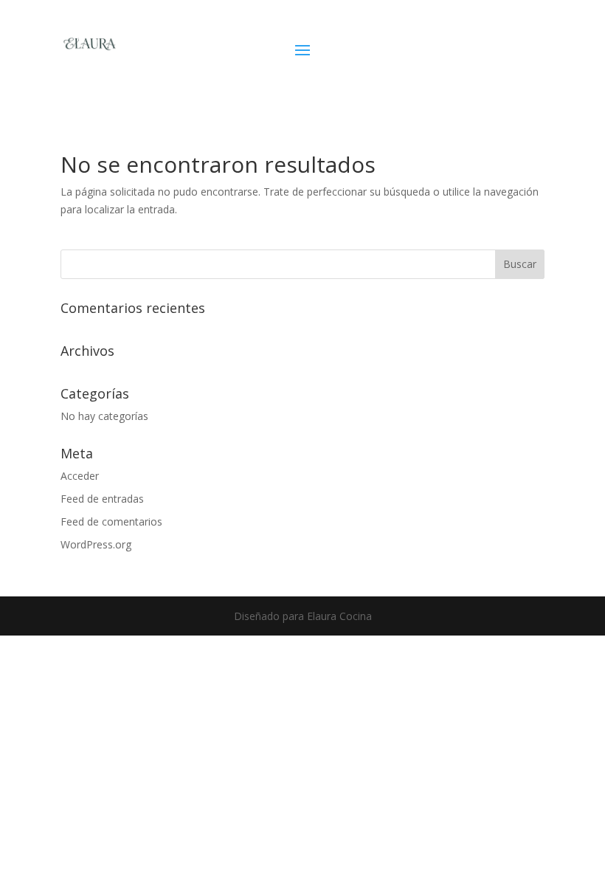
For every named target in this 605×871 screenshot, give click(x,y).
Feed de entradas (102, 499)
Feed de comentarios (111, 521)
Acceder (79, 476)
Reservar (472, 55)
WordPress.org (95, 544)
